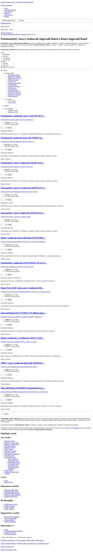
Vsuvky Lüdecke (9, 507)
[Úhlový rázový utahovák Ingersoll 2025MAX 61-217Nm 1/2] (19, 367)
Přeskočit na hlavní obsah (8, 2)
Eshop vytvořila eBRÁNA (8, 543)
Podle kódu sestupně (14, 91)
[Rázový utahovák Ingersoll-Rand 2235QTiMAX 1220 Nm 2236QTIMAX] (23, 241)
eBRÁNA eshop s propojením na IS (27, 543)
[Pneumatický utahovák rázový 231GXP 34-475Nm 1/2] (17, 119)
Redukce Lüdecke (9, 506)
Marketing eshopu (44, 543)
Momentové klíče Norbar (11, 491)
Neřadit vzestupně (13, 80)
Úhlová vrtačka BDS (10, 518)
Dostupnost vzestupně (14, 83)
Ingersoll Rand (8, 67)
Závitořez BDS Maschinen (12, 517)
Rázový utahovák (21, 34)
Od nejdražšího (12, 85)
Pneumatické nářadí (10, 34)
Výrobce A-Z (12, 81)
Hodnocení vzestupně (14, 94)
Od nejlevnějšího (13, 89)
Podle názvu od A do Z (14, 78)
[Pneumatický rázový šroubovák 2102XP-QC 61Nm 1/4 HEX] (19, 191)
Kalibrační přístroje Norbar (12, 493)
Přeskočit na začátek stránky (9, 549)
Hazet (5, 65)
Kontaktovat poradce (10, 534)
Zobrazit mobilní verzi (7, 546)
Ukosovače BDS (9, 520)
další (7, 105)
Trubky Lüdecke (9, 509)
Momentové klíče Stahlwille (12, 495)
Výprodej (6, 60)
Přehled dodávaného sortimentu (13, 531)
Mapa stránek (40, 540)
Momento (76, 428)
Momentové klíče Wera (11, 496)
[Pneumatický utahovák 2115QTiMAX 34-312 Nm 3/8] (17, 266)
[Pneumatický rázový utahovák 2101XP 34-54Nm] (16, 216)
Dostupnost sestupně (14, 86)
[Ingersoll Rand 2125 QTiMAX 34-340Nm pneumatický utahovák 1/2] (21, 317)
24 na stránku (12, 102)
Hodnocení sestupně (14, 75)
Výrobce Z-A (12, 88)
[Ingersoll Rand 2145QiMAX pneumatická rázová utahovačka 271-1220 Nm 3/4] (24, 392)
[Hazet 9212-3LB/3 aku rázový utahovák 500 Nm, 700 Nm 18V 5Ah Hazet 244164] (25, 292)
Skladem (6, 54)
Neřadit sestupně (13, 96)
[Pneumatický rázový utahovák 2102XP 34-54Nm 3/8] (17, 166)
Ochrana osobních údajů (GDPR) (25, 540)
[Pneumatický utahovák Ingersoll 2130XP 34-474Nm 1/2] (18, 141)
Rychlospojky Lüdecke (11, 504)
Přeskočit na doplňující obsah (24, 2)
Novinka (6, 58)
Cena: (2, 52)
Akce (5, 56)
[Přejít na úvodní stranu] (6, 5)
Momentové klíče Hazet (11, 490)
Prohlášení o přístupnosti (8, 540)
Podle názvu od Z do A (14, 93)
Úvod (2, 34)
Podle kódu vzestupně (14, 76)
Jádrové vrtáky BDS (10, 522)
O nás (6, 529)
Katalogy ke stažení (10, 532)
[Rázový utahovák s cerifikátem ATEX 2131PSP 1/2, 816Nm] (19, 342)
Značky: (3, 61)
